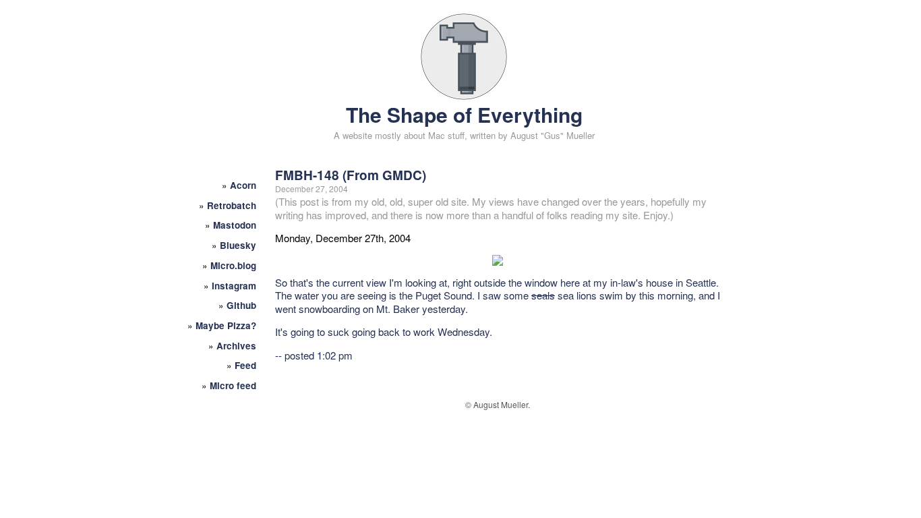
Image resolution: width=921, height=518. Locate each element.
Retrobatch (231, 205)
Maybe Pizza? (226, 325)
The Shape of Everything (464, 114)
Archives (236, 345)
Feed (245, 365)
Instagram (234, 285)
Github (241, 305)
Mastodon (234, 225)
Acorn (243, 185)
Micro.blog (233, 265)
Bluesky (238, 245)
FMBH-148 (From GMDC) (350, 175)
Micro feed (233, 385)
